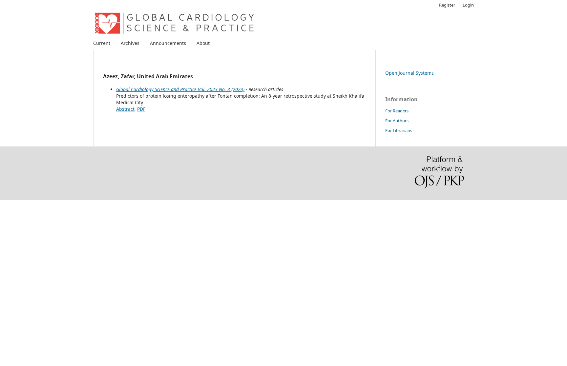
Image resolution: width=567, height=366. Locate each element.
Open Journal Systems (409, 73)
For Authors (397, 121)
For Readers (397, 111)
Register (447, 5)
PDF (141, 109)
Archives (130, 43)
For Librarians (398, 130)
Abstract (125, 109)
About (203, 43)
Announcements (168, 43)
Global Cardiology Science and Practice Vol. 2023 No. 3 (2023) (180, 89)
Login (468, 5)
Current (101, 43)
